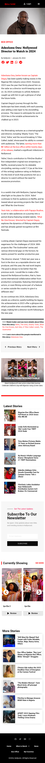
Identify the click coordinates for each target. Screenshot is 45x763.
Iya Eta (27, 606)
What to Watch (21, 746)
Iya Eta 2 (7, 606)
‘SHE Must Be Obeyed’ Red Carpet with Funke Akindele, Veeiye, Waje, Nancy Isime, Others (29, 640)
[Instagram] (29, 739)
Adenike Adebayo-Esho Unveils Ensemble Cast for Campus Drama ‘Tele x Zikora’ (28, 473)
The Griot (24, 324)
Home (9, 746)
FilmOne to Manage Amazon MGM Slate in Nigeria (29, 699)
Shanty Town (34, 324)
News (36, 746)
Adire (17, 324)
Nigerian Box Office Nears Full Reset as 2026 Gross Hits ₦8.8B (28, 414)
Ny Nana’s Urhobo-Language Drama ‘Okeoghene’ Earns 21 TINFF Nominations (29, 458)
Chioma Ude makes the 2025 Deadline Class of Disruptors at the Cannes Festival (29, 670)
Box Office (7, 42)
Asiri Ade (18, 327)
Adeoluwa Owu (17, 337)
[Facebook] (15, 739)
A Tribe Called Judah (31, 327)
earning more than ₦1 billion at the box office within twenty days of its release (21, 146)
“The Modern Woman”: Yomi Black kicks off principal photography (29, 685)
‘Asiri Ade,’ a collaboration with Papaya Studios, (22, 210)
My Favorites (29, 752)
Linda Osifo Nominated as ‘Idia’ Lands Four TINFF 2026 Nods (28, 429)
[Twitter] (20, 739)
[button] (38, 4)
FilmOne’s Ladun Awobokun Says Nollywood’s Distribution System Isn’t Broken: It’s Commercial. (29, 488)
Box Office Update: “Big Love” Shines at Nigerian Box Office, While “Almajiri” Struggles (30, 654)
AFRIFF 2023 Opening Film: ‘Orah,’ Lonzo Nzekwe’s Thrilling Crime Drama (29, 715)
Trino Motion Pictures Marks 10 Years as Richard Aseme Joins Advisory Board (29, 443)
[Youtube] (25, 739)
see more (39, 563)
